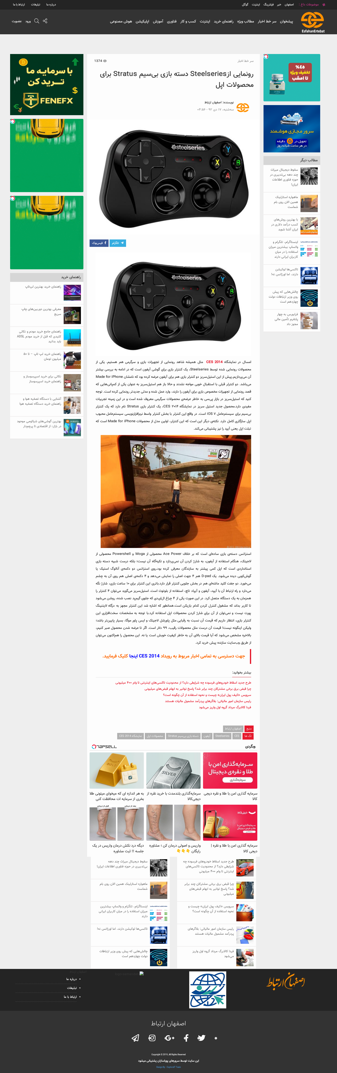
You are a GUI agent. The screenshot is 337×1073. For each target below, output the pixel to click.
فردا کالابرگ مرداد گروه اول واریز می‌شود (225, 707)
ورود (28, 21)
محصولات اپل (155, 736)
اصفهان (289, 4)
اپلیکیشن (142, 21)
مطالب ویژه (245, 21)
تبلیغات (35, 4)
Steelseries (222, 736)
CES (236, 736)
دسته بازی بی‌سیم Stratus (183, 736)
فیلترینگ (268, 4)
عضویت (17, 21)
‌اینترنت (256, 4)
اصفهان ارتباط (213, 102)
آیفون (207, 736)
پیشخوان (286, 21)
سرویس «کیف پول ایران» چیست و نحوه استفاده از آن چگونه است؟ (207, 695)
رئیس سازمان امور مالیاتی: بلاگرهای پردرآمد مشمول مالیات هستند (208, 701)
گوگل (245, 4)
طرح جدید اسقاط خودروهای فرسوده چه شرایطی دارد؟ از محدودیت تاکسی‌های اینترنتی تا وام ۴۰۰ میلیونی (183, 682)
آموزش (158, 21)
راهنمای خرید (224, 21)
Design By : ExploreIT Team (168, 1067)
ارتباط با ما (19, 4)
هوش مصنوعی (121, 21)
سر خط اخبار (267, 21)
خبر (279, 4)
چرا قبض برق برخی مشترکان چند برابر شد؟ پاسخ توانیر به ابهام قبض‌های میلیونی (198, 689)
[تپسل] (265, 56)
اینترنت (205, 21)
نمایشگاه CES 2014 (130, 736)
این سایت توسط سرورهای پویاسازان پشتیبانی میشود (168, 1061)
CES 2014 (214, 362)
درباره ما (51, 4)
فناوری (172, 21)
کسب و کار (188, 21)
